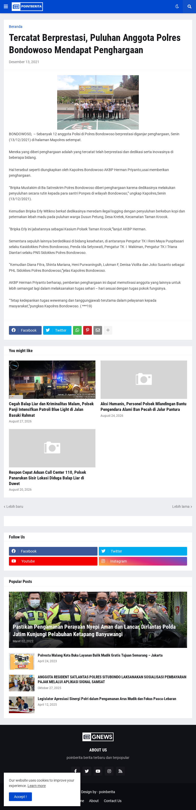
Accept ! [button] (20, 797)
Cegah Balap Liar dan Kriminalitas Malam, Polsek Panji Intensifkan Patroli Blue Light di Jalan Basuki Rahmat (51, 409)
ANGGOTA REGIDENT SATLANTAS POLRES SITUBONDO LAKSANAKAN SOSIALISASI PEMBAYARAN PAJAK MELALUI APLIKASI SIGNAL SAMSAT (112, 679)
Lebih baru (14, 506)
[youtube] (98, 771)
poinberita (107, 792)
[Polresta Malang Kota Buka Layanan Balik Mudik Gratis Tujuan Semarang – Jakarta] (21, 661)
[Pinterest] (87, 330)
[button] (6, 6)
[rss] (120, 771)
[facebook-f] (75, 771)
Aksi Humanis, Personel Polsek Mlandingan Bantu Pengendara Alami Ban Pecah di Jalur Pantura (143, 406)
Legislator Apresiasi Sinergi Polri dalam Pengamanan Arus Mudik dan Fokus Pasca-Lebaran (107, 698)
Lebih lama (181, 506)
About (94, 801)
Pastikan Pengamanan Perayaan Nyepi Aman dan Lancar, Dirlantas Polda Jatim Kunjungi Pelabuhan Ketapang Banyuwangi (94, 630)
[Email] (97, 330)
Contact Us (112, 801)
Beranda (15, 26)
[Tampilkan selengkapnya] (108, 330)
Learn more (37, 786)
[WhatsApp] (77, 330)
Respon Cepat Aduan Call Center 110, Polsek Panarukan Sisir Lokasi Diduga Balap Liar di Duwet (47, 478)
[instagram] (109, 771)
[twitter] (86, 771)
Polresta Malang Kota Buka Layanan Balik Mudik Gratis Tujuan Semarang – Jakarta (100, 655)
